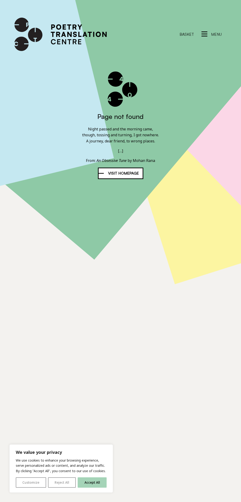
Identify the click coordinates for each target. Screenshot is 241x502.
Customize (30, 482)
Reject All (62, 482)
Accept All (92, 482)
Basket (187, 34)
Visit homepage (123, 173)
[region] (61, 468)
